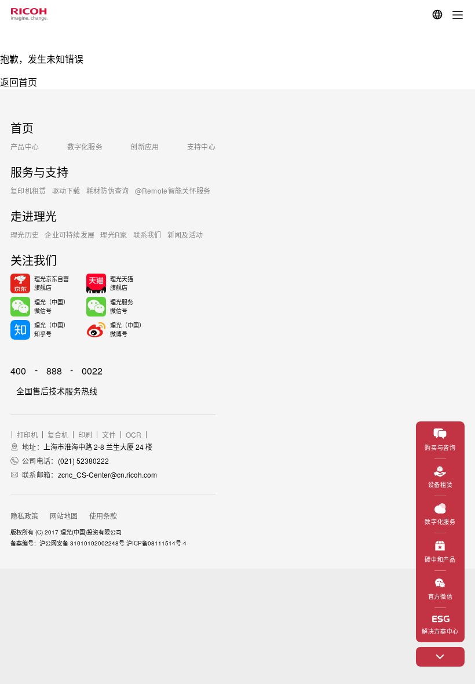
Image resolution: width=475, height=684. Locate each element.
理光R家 (113, 234)
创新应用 (144, 146)
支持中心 (201, 146)
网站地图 (64, 516)
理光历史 (24, 234)
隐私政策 (24, 516)
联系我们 (147, 234)
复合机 (58, 434)
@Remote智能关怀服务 (173, 190)
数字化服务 (85, 146)
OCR (133, 434)
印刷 (85, 434)
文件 (109, 434)
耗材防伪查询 (107, 190)
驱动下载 (66, 190)
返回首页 (18, 82)
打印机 (27, 434)
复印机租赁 (28, 190)
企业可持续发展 (69, 234)
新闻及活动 (185, 234)
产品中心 (24, 146)
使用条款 (103, 516)
